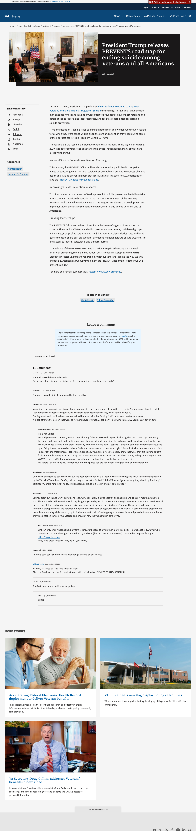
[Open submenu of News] (121, 16)
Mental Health (15, 169)
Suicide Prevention (105, 300)
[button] (190, 16)
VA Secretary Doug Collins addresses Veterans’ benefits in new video (44, 780)
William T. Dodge (38, 564)
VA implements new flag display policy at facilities (143, 695)
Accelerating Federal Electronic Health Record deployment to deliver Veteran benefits (45, 697)
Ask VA (124, 336)
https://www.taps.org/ (49, 537)
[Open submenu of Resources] (139, 16)
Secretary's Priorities (18, 174)
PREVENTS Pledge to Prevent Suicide (78, 180)
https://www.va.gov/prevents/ (105, 272)
